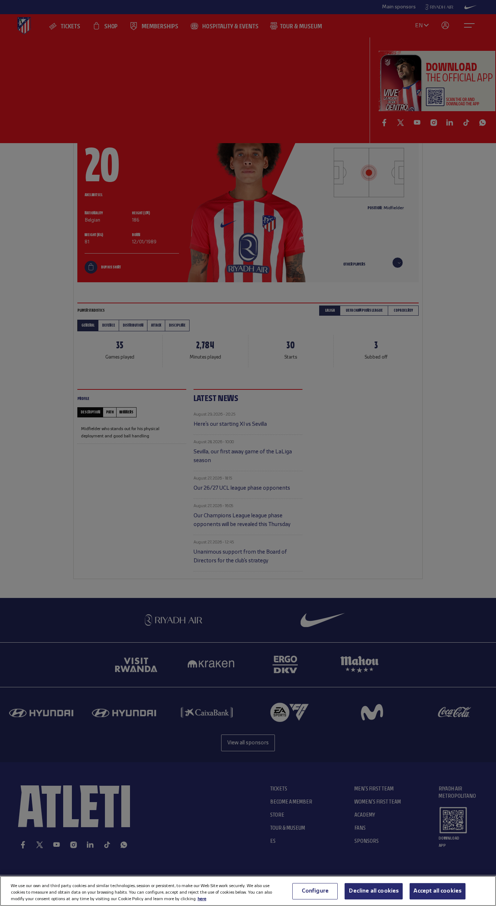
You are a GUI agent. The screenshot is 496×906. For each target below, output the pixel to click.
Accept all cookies (438, 890)
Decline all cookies (374, 890)
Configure (315, 890)
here (202, 899)
